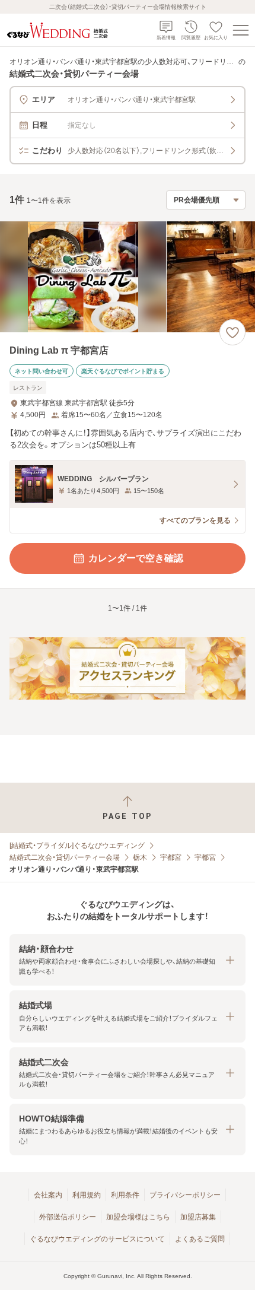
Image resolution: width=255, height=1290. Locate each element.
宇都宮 (170, 857)
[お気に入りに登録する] (232, 332)
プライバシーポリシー (185, 1195)
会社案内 (48, 1195)
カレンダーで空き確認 (135, 558)
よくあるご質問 (200, 1239)
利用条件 (125, 1195)
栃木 (140, 857)
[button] (127, 960)
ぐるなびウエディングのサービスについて (97, 1239)
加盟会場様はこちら (138, 1217)
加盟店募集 (198, 1217)
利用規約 (86, 1195)
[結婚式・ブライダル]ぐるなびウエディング (77, 845)
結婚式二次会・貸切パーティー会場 (64, 857)
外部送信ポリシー (67, 1217)
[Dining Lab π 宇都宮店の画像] (127, 276)
